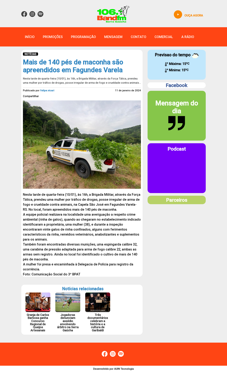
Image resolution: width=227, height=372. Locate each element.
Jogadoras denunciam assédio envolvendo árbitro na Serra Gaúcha (68, 322)
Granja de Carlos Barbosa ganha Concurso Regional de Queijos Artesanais (38, 322)
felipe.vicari (47, 90)
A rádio (187, 37)
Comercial (164, 37)
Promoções (53, 37)
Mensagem (113, 37)
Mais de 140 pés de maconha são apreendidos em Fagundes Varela (73, 66)
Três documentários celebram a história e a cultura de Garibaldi (97, 322)
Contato (138, 37)
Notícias (30, 54)
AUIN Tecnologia (124, 368)
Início (30, 37)
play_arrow (178, 14)
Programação (83, 37)
